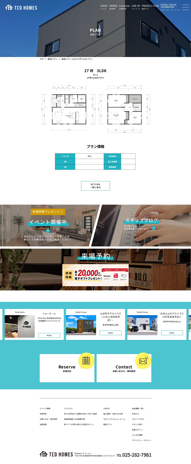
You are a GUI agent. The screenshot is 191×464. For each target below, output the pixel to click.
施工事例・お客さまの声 (113, 413)
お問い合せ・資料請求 (48, 419)
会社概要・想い (138, 408)
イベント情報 (45, 408)
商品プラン (107, 424)
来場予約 (43, 413)
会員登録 (43, 424)
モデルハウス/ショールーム (114, 419)
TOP (42, 58)
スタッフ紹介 (137, 424)
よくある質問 (137, 435)
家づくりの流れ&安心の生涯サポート (79, 424)
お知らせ (135, 413)
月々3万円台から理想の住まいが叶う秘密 (80, 413)
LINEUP (106, 408)
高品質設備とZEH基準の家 (74, 419)
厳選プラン (53, 58)
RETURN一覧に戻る (95, 186)
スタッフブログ (138, 419)
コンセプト (68, 408)
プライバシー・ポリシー (141, 440)
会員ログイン (137, 429)
